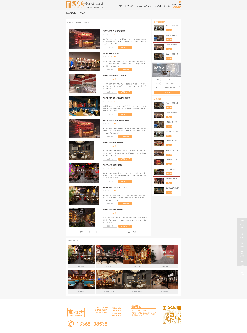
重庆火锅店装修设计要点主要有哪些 (114, 31)
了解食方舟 (157, 6)
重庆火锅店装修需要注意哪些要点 (113, 209)
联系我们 (167, 6)
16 (121, 232)
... (117, 232)
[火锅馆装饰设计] (164, 254)
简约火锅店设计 (116, 315)
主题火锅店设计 (116, 308)
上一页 (88, 232)
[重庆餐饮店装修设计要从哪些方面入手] (81, 159)
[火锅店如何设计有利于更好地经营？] (159, 38)
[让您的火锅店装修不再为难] (159, 47)
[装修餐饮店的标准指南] (159, 190)
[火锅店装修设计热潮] (159, 143)
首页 (120, 6)
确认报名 (167, 92)
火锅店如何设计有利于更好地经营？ (173, 35)
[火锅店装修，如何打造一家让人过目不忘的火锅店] (159, 162)
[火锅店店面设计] (81, 254)
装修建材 (79, 22)
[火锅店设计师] (109, 254)
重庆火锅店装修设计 (72, 13)
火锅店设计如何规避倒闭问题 (173, 150)
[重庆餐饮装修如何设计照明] (84, 69)
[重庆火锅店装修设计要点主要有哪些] (86, 47)
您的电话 (157, 83)
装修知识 (82, 13)
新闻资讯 (147, 6)
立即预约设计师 (125, 47)
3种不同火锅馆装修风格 (173, 178)
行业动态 (87, 22)
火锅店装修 (129, 6)
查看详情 (169, 30)
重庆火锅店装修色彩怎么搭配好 (112, 165)
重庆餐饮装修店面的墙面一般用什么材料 (115, 187)
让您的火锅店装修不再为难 (173, 44)
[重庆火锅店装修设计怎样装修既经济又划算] (86, 136)
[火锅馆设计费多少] (137, 279)
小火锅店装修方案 (171, 169)
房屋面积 (157, 87)
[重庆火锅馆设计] (164, 279)
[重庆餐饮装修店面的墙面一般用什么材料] (84, 203)
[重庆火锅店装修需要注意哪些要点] (82, 226)
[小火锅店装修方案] (159, 172)
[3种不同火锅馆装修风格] (159, 181)
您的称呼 (157, 79)
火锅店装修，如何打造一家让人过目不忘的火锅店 (173, 159)
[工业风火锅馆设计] (81, 279)
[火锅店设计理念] (137, 254)
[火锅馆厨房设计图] (109, 279)
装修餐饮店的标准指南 (172, 188)
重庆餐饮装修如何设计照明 (111, 53)
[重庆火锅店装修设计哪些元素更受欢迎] (82, 92)
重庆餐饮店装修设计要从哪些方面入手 (114, 142)
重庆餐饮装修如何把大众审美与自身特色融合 (116, 98)
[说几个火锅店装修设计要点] (159, 56)
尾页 (134, 232)
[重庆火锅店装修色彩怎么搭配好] (84, 181)
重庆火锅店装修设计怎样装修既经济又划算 (116, 120)
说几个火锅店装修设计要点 (173, 54)
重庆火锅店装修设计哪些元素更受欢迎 (114, 75)
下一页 (128, 232)
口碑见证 (138, 6)
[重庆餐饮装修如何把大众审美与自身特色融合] (85, 114)
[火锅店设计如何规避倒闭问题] (159, 153)
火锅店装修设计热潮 (172, 141)
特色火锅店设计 (116, 313)
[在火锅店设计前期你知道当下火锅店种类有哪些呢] (159, 28)
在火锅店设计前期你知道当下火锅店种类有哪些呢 (173, 25)
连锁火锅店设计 (116, 310)
